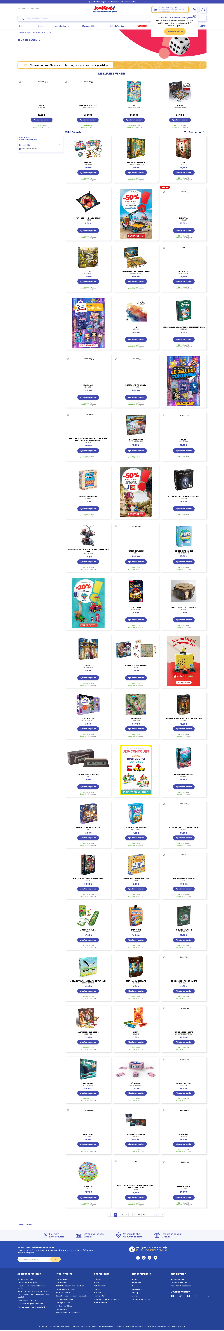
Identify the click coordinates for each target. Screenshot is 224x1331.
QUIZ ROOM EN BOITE (184, 1033)
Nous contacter (177, 1279)
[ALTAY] (88, 257)
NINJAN (136, 1033)
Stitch (96, 1282)
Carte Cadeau (62, 1282)
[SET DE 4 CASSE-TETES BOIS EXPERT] (184, 813)
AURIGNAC (183, 1135)
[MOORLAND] (88, 1120)
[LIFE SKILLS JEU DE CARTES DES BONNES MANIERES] (184, 311)
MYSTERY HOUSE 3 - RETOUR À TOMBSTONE (183, 720)
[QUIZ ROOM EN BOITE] (184, 1018)
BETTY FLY (88, 1188)
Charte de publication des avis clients (129, 1327)
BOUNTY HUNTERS (183, 1084)
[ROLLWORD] (136, 704)
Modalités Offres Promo (181, 1286)
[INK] (136, 311)
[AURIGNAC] (184, 1120)
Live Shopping (61, 1309)
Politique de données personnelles (85, 1327)
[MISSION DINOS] (184, 1172)
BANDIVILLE (184, 219)
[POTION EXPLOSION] (136, 536)
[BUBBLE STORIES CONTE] (136, 813)
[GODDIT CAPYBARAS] (88, 480)
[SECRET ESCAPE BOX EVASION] (184, 591)
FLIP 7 (134, 107)
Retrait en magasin (64, 1292)
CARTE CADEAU (198, 26)
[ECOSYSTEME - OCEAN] (184, 758)
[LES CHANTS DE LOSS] (136, 1120)
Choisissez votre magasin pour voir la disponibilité (78, 65)
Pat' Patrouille (100, 1286)
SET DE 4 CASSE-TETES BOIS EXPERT (184, 829)
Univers (22, 26)
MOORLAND (88, 1135)
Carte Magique (62, 1279)
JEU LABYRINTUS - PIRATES (136, 666)
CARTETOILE (136, 931)
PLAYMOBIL (136, 1282)
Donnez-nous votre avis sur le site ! (32, 1307)
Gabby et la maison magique (106, 1299)
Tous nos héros (100, 1302)
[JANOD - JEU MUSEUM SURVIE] (88, 813)
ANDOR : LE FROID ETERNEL (184, 880)
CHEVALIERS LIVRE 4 (184, 931)
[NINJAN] (136, 1018)
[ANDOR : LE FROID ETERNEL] (184, 864)
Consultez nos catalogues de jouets (71, 1296)
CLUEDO (180, 107)
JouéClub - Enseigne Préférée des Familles (32, 1287)
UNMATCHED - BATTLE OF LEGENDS (88, 880)
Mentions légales (179, 1327)
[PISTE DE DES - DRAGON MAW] (88, 201)
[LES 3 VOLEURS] (88, 704)
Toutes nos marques (141, 1299)
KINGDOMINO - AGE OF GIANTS (184, 982)
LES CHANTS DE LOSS (136, 1135)
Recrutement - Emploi (27, 1300)
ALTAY (88, 272)
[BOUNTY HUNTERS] (184, 1069)
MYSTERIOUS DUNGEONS (88, 1033)
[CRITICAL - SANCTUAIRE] (136, 967)
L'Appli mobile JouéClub (66, 1289)
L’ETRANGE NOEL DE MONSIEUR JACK (183, 497)
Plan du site (43, 1327)
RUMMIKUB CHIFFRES (87, 107)
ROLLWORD (136, 720)
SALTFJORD (88, 1084)
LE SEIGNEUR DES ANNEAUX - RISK (136, 272)
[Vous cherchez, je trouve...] (22, 18)
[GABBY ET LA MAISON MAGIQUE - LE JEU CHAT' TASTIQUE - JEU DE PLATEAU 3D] (88, 424)
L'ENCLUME (136, 1084)
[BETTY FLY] (88, 1172)
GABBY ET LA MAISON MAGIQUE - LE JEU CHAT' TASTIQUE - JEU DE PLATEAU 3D (88, 440)
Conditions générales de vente (60, 1327)
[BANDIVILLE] (184, 201)
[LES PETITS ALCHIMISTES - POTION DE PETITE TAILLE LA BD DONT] (136, 1171)
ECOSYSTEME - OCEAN (183, 775)
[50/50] (184, 425)
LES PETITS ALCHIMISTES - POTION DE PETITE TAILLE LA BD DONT (136, 1187)
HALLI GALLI (88, 386)
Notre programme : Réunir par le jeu (33, 1291)
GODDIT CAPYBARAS (88, 497)
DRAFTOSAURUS (136, 441)
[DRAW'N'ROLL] (184, 257)
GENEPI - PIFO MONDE (184, 552)
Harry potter (99, 1296)
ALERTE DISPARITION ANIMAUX (136, 880)
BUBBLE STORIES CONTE (136, 829)
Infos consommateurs (180, 1282)
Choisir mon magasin (174, 31)
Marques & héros (90, 26)
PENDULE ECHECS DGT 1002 (88, 775)
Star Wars (98, 1292)
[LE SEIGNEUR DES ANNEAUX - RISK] (136, 257)
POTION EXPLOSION (136, 552)
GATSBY (88, 666)
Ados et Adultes (117, 26)
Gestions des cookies (106, 1327)
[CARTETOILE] (136, 916)
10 (134, 1215)
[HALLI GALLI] (88, 368)
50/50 (183, 441)
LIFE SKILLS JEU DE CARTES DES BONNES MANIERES (184, 328)
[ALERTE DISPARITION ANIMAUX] (136, 864)
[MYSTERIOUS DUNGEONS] (88, 1018)
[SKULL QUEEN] (136, 591)
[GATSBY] (88, 649)
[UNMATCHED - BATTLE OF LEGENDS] (88, 864)
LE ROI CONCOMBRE (88, 931)
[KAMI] (184, 148)
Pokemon (98, 1279)
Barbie (97, 1289)
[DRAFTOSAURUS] (136, 425)
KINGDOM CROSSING (136, 163)
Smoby (135, 1292)
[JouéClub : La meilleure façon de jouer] (104, 12)
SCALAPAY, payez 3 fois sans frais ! (70, 1286)
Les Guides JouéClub (65, 1299)
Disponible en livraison (29, 149)
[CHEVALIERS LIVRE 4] (184, 916)
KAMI (184, 163)
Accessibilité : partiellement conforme (158, 1327)
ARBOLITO (88, 163)
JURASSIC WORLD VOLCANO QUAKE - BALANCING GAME (88, 552)
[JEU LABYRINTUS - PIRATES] (136, 649)
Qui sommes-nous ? (26, 1279)
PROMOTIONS (35, 8)
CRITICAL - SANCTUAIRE (136, 982)
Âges (40, 26)
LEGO (134, 1279)
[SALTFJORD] (88, 1069)
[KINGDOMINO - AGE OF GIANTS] (184, 967)
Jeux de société (62, 26)
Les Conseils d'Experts (65, 1306)
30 (144, 1215)
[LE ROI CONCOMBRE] (88, 916)
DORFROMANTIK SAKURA (135, 386)
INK (136, 328)
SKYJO (41, 107)
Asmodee (136, 1296)
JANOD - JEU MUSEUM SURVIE (88, 829)
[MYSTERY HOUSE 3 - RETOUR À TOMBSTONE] (184, 704)
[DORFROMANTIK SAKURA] (136, 368)
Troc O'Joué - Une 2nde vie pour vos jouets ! (33, 1296)
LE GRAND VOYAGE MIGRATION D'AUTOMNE (88, 982)
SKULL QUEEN (136, 608)
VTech (135, 1286)
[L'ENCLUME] (136, 1069)
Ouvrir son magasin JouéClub (30, 1303)
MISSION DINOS (183, 1188)
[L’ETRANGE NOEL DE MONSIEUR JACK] (184, 480)
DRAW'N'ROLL (184, 272)
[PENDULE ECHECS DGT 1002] (88, 758)
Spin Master (137, 1289)
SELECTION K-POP (23, 8)
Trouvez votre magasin (27, 1282)
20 (139, 1215)
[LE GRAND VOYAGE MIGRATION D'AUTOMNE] (88, 967)
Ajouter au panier (42, 120)
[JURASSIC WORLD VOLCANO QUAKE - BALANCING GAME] (88, 535)
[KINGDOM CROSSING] (136, 148)
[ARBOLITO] (88, 148)
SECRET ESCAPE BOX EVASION (183, 608)
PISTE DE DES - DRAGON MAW (88, 219)
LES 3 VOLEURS (88, 720)
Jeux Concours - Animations (68, 1312)
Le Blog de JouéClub (64, 1302)
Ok (55, 1259)
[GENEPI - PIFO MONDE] (184, 536)
